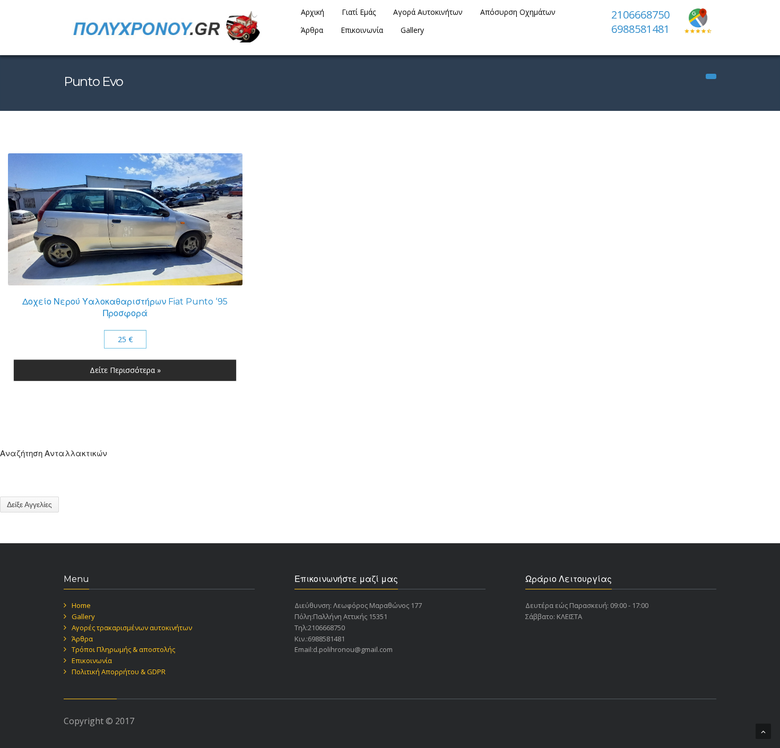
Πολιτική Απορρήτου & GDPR (119, 671)
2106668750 (640, 14)
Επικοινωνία (362, 30)
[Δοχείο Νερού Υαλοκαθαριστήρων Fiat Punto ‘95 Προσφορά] (125, 219)
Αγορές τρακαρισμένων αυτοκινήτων (132, 627)
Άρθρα (312, 30)
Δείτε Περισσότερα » (125, 370)
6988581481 (640, 29)
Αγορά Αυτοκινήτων (428, 12)
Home (81, 605)
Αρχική (312, 12)
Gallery (412, 30)
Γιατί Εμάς (359, 12)
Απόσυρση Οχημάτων (518, 12)
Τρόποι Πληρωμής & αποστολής (123, 649)
